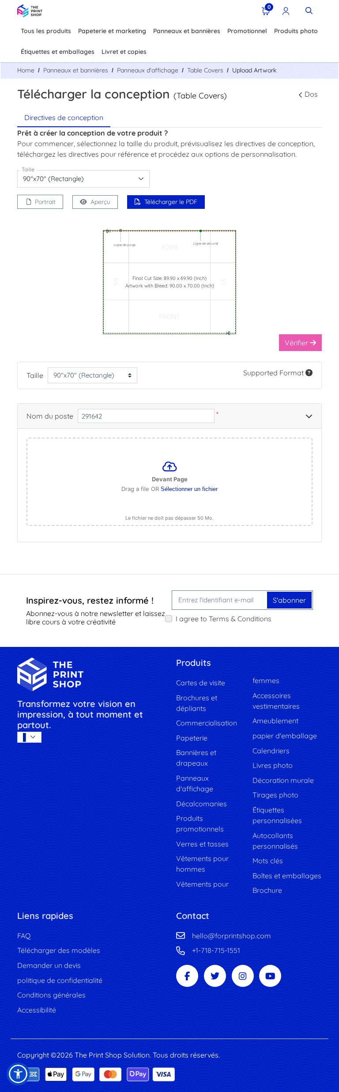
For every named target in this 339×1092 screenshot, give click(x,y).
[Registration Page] (286, 11)
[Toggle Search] (309, 10)
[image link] (90, 674)
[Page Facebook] (187, 976)
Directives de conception (63, 117)
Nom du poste (49, 416)
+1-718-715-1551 (216, 950)
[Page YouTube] (270, 976)
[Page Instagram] (243, 976)
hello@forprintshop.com (231, 935)
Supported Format (274, 372)
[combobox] (83, 179)
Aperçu (100, 202)
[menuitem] (46, 31)
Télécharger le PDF (170, 202)
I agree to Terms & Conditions (223, 618)
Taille (34, 375)
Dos (311, 94)
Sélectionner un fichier (189, 489)
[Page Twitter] (215, 976)
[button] (18, 1074)
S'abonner (289, 600)
